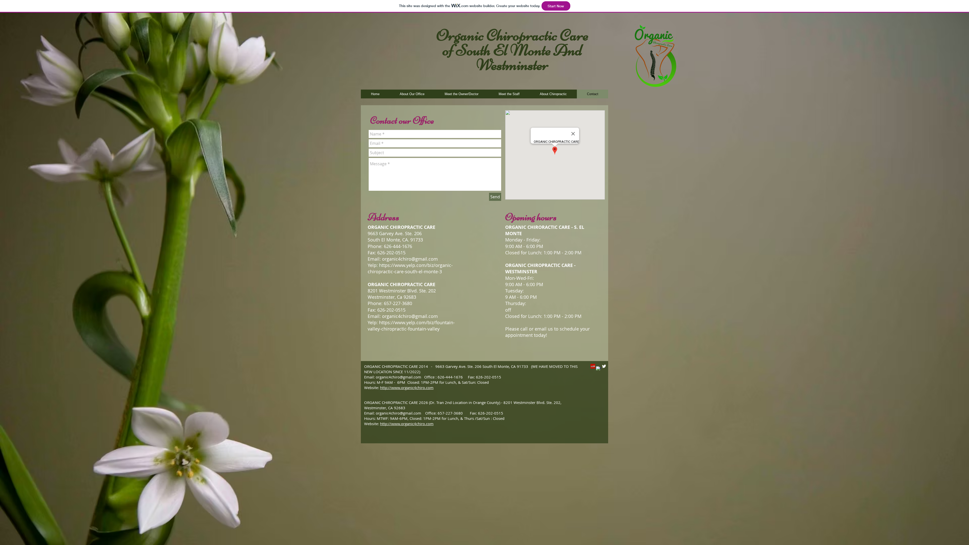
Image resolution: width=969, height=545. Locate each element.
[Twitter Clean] (604, 366)
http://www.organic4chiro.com (407, 387)
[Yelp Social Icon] (592, 366)
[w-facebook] (598, 368)
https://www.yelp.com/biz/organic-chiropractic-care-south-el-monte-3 (410, 268)
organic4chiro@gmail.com (410, 259)
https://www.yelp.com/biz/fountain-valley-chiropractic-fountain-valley (411, 325)
